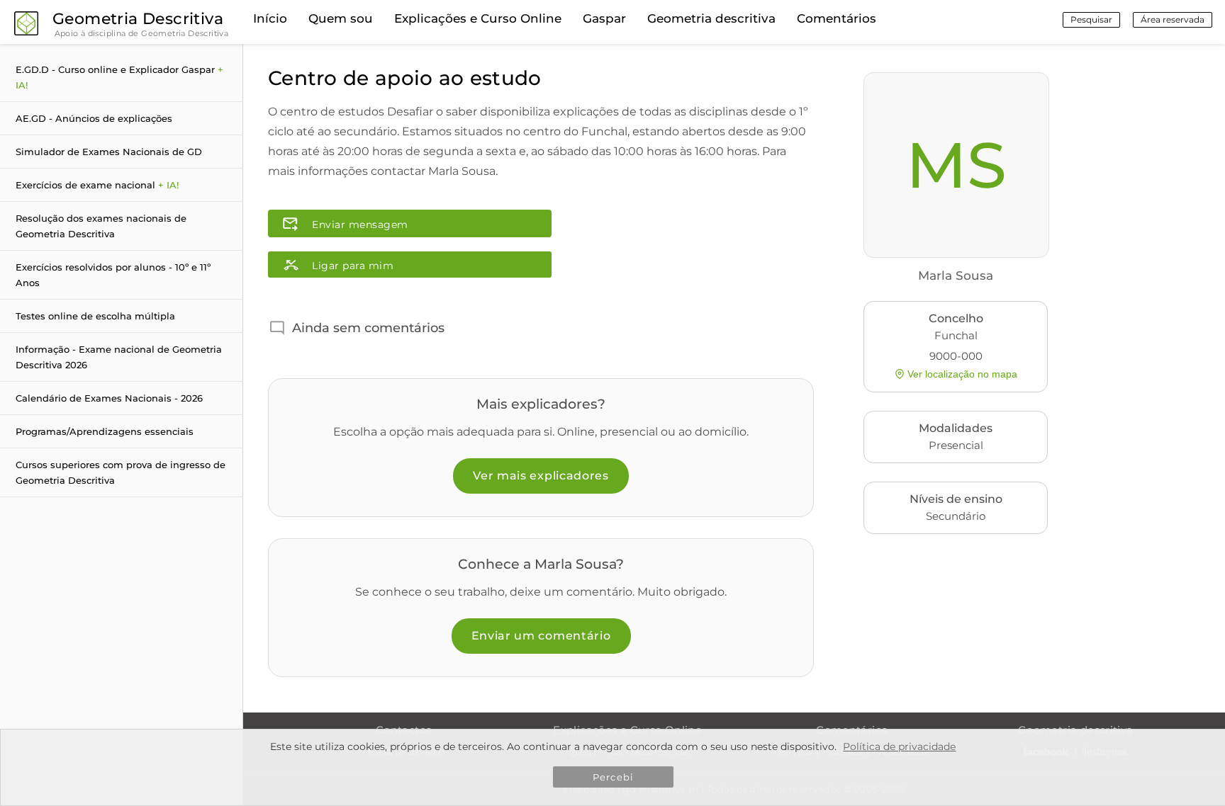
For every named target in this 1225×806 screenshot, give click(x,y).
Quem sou (340, 18)
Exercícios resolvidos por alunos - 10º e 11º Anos (113, 274)
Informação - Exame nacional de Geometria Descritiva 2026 (119, 357)
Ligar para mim (352, 265)
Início (270, 18)
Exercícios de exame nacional (97, 185)
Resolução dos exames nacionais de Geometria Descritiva (101, 225)
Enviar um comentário (541, 635)
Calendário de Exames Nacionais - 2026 (109, 398)
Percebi (613, 777)
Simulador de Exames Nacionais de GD (109, 151)
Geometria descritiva (711, 18)
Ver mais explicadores (541, 475)
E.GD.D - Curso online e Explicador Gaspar (119, 77)
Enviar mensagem (360, 224)
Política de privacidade (899, 746)
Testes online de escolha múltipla (95, 316)
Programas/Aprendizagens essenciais (105, 431)
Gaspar (604, 18)
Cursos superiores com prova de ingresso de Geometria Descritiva (120, 472)
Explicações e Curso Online (477, 18)
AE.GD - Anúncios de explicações (94, 118)
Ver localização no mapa (962, 374)
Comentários (836, 18)
